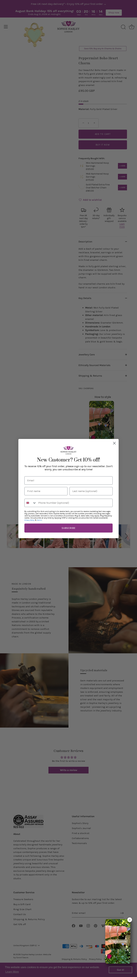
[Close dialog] (114, 443)
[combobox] (31, 503)
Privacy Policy (29, 520)
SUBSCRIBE (68, 528)
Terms (39, 520)
